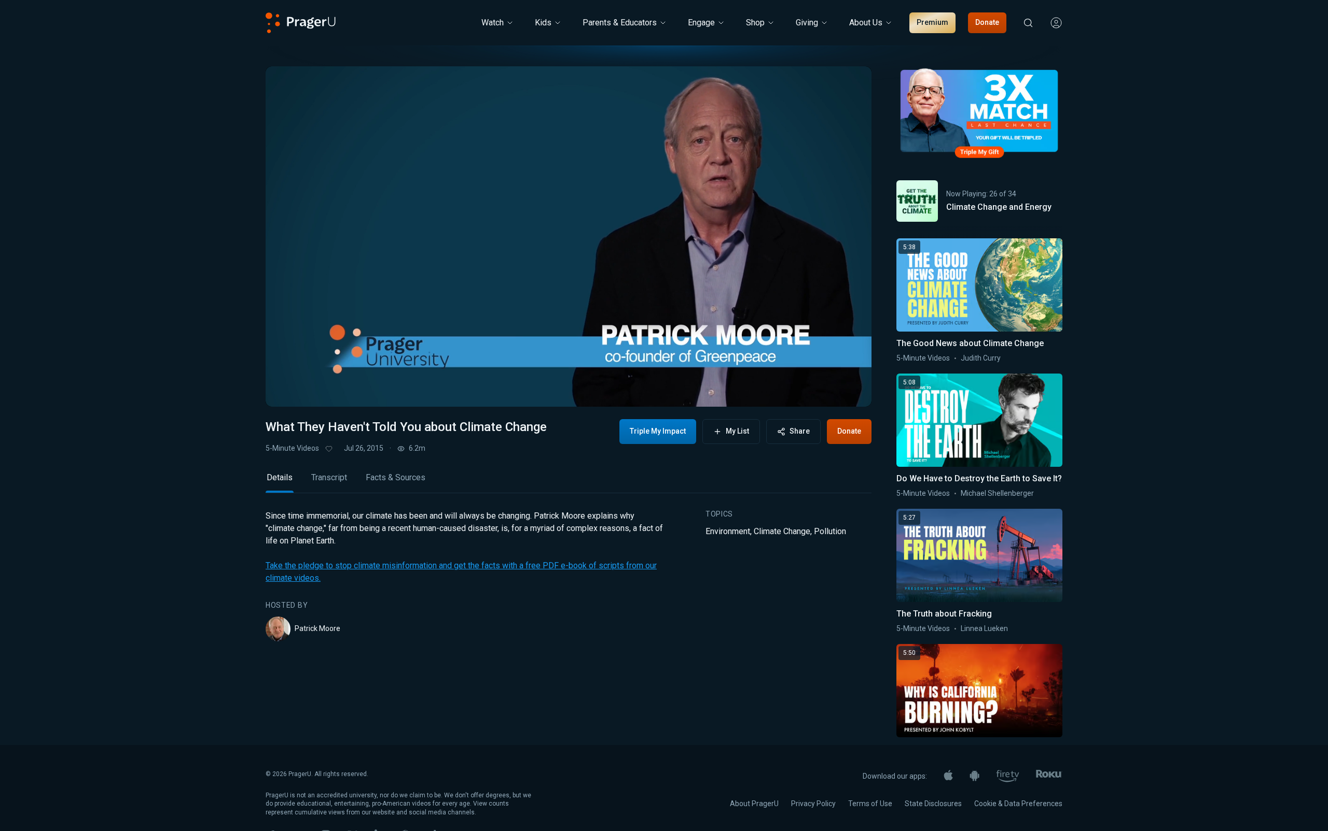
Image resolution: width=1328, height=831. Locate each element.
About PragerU (754, 803)
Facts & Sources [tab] (395, 477)
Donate (987, 22)
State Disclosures (933, 803)
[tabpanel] (569, 575)
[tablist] (569, 482)
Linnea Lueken (984, 628)
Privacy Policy (813, 803)
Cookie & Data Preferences (1018, 803)
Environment (728, 531)
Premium (932, 22)
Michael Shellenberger (997, 493)
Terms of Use (870, 803)
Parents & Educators (620, 22)
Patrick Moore (317, 628)
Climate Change (782, 531)
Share (800, 431)
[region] (569, 236)
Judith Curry (981, 358)
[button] (286, 389)
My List (737, 431)
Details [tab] (280, 477)
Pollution (830, 531)
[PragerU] (301, 22)
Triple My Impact (658, 431)
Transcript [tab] (329, 477)
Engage (701, 22)
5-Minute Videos (292, 448)
